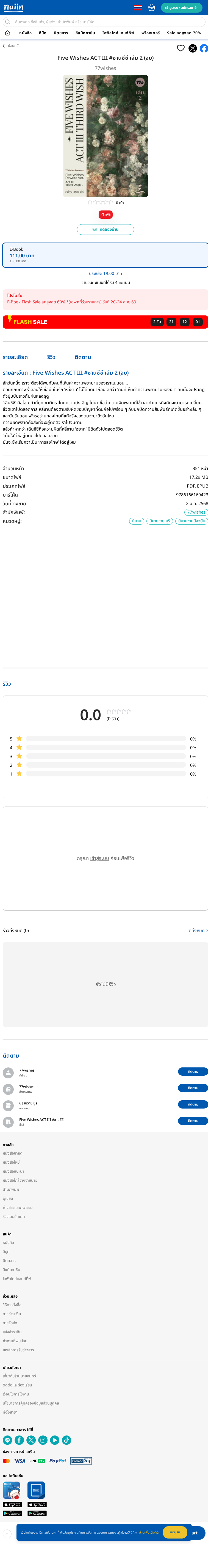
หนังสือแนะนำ (13, 1171)
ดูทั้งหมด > (196, 930)
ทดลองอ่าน (107, 229)
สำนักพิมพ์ (11, 1189)
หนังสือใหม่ (11, 1162)
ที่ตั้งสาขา (10, 1412)
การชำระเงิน (12, 1314)
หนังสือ (25, 33)
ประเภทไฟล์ (14, 486)
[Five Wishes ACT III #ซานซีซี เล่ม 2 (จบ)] (190, 48)
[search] (7, 22)
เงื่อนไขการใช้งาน (16, 1394)
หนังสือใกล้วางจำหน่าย (20, 1180)
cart (151, 7)
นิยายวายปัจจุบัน (189, 521)
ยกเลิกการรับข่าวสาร (18, 1350)
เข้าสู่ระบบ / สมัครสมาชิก (181, 7)
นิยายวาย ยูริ (157, 521)
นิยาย (133, 521)
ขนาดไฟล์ (12, 477)
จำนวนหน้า (13, 468)
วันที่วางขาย (14, 504)
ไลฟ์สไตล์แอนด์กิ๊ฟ (118, 33)
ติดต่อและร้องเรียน (17, 1385)
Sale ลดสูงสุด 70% (184, 33)
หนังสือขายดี (13, 1153)
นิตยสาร (61, 33)
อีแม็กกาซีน (85, 33)
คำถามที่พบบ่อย (15, 1341)
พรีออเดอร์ (150, 33)
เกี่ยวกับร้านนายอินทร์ (19, 1376)
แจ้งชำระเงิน (12, 1332)
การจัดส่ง (10, 1323)
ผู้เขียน (8, 1198)
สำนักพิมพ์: (14, 512)
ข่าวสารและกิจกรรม (18, 1207)
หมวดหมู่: (12, 521)
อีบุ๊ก (43, 33)
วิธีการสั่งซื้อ (12, 1305)
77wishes (104, 68)
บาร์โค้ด (10, 495)
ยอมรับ (175, 1532)
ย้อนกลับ (14, 46)
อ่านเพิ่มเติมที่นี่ (149, 1532)
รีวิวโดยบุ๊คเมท (14, 1217)
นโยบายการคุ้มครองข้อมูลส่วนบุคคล (31, 1403)
